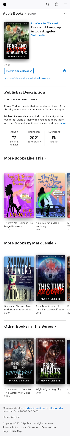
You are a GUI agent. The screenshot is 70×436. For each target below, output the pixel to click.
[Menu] (65, 4)
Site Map (17, 431)
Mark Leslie (38, 35)
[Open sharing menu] (64, 71)
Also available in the (26, 78)
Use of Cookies (29, 427)
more (63, 123)
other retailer (56, 408)
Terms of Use (48, 427)
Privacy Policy (10, 427)
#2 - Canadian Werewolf (44, 23)
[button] (47, 4)
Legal (6, 431)
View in (17, 71)
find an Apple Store (35, 408)
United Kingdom (11, 417)
